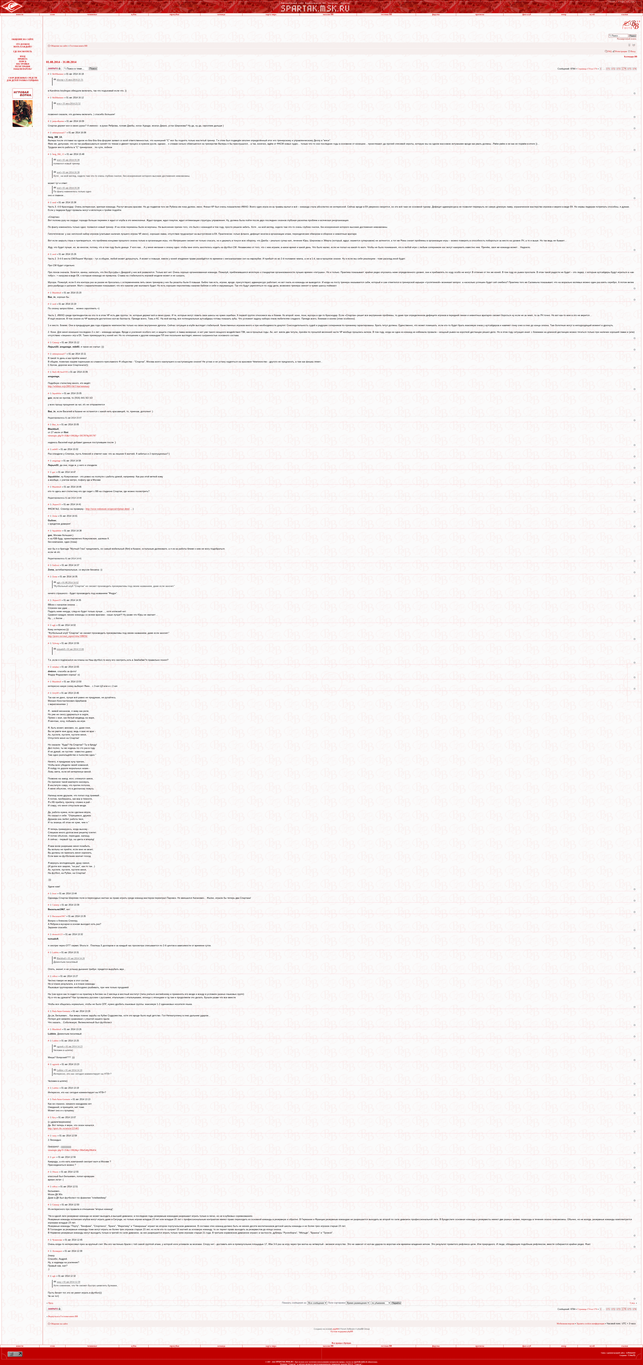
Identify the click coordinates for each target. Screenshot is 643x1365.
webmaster (630, 1353)
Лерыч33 (56, 504)
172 (613, 68)
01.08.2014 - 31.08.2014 (61, 62)
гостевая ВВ (386, 14)
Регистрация (621, 51)
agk (54, 625)
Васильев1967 (59, 916)
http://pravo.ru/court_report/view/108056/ (68, 636)
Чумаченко (57, 1240)
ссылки (624, 14)
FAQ (610, 51)
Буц (54, 1117)
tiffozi (55, 976)
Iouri (54, 893)
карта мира (271, 14)
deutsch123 (57, 934)
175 (629, 68)
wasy (54, 1135)
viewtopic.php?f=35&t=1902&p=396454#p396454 (72, 1150)
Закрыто (49, 67)
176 (634, 68)
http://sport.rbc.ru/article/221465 (63, 1128)
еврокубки (174, 14)
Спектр (55, 342)
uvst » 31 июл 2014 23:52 (69, 103)
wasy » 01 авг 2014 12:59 (68, 1282)
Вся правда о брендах (341, 1343)
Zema (54, 516)
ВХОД (22, 56)
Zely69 (55, 693)
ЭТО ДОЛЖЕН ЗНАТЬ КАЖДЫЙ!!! (22, 45)
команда (221, 14)
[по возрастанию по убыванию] (386, 1303)
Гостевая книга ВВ (78, 46)
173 (618, 68)
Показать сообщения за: (294, 1303)
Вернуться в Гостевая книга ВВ (63, 1316)
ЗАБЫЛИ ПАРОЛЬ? (22, 69)
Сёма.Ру (631, 1355)
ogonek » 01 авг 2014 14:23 (70, 1046)
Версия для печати (633, 44)
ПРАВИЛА (22, 59)
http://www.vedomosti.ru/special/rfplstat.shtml (108, 509)
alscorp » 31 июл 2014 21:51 (70, 79)
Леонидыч (57, 1251)
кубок (133, 14)
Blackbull (56, 292)
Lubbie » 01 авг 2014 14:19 (69, 1070)
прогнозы (479, 14)
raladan (55, 667)
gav (54, 472)
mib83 (55, 449)
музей (592, 14)
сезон (52, 14)
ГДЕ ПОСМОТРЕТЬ (22, 51)
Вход (633, 51)
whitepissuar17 (59, 132)
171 (608, 68)
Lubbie (55, 952)
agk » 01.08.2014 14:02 (68, 582)
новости (19, 14)
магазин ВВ (328, 14)
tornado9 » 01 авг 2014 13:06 (70, 649)
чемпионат (92, 14)
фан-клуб (526, 14)
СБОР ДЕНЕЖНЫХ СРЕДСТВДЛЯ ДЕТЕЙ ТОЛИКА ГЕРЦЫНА (23, 79)
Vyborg (55, 643)
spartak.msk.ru (360, 1362)
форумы (436, 14)
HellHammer (58, 74)
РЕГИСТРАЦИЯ (22, 66)
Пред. (51, 1303)
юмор (563, 14)
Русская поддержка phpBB (342, 1331)
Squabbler (56, 393)
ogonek (55, 1064)
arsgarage (56, 460)
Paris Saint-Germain (61, 1011)
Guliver (55, 565)
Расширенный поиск (626, 39)
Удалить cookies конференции (590, 1323)
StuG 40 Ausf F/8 (60, 372)
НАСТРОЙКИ (22, 64)
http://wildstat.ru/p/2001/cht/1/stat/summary (68, 386)
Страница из (587, 68)
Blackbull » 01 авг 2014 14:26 (71, 958)
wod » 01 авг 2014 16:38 (68, 160)
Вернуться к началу (634, 93)
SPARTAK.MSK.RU (285, 1362)
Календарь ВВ (630, 56)
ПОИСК (22, 61)
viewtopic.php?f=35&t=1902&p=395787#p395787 (72, 435)
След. (632, 1303)
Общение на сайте (59, 46)
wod (54, 202)
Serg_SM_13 (58, 154)
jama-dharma (58, 121)
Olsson (55, 1172)
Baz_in (55, 424)
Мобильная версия (629, 44)
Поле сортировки (337, 1303)
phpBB (335, 1329)
